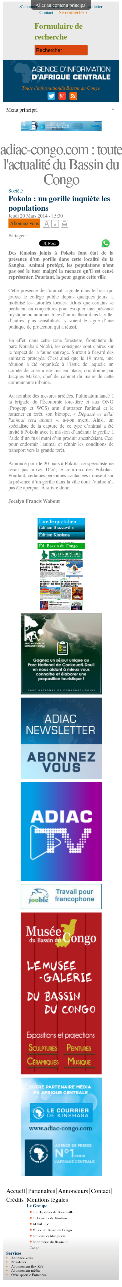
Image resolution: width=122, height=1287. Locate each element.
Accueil (15, 1191)
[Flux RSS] (72, 97)
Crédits (14, 1199)
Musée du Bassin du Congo (52, 1229)
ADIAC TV (41, 1223)
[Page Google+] (61, 97)
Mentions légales (47, 1199)
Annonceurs (73, 1191)
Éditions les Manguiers (49, 1235)
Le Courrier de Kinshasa (50, 1218)
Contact (100, 1191)
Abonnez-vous (22, 1257)
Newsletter (18, 1261)
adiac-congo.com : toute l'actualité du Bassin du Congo (61, 163)
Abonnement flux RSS (27, 1266)
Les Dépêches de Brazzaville (53, 1212)
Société (15, 190)
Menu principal (22, 109)
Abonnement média (25, 1270)
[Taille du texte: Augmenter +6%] (46, 224)
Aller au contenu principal (61, 5)
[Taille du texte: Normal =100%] (55, 224)
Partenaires (41, 1191)
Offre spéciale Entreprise (29, 1274)
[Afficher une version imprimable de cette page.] (64, 223)
